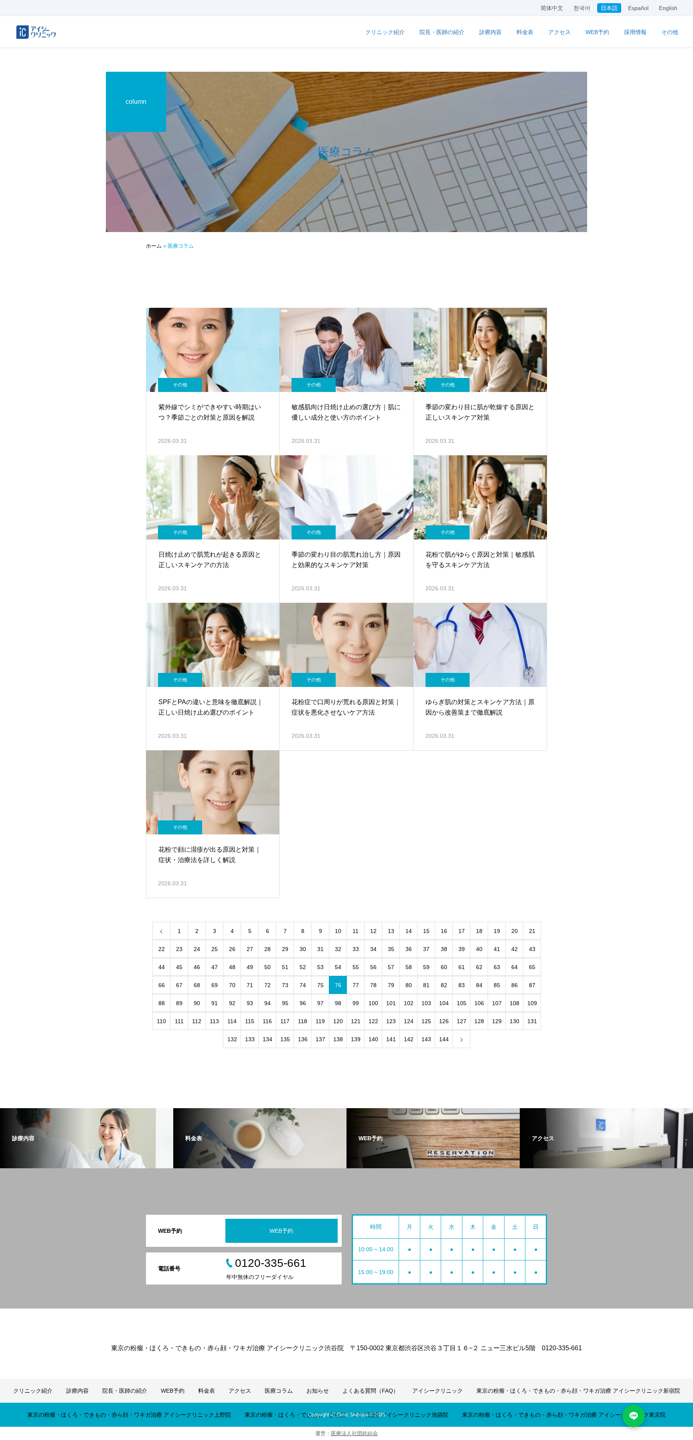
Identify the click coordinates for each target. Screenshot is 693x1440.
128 (479, 1021)
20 (514, 931)
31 (320, 949)
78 (373, 985)
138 (338, 1039)
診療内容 (490, 32)
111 (179, 1021)
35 (391, 949)
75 (320, 985)
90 (197, 1003)
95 (285, 1003)
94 (267, 1003)
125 (426, 1021)
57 (391, 967)
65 (532, 967)
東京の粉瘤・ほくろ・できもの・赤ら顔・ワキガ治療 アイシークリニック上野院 (129, 1415)
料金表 (525, 32)
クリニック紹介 (385, 32)
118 (302, 1021)
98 (338, 1003)
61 (461, 967)
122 (373, 1021)
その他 (180, 385)
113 (214, 1021)
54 (338, 967)
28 (267, 949)
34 (373, 949)
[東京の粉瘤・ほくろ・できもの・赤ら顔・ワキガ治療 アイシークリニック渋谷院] (36, 32)
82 (444, 985)
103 (426, 1003)
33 (356, 949)
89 (179, 1003)
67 (179, 985)
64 (514, 967)
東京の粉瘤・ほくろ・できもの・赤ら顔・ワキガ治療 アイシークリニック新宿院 (578, 1390)
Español (638, 8)
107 (497, 1003)
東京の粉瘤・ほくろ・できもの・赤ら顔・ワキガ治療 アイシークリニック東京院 (564, 1415)
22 (161, 949)
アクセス (559, 32)
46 (197, 967)
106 (479, 1003)
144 (444, 1039)
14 (408, 931)
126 (444, 1021)
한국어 (581, 8)
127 (461, 1021)
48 (232, 967)
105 (461, 1003)
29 (285, 949)
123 (391, 1021)
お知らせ (317, 1390)
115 (249, 1021)
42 (514, 949)
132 (232, 1039)
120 (338, 1021)
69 (214, 985)
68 (197, 985)
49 (250, 967)
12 (373, 931)
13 (391, 931)
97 (320, 1003)
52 (303, 967)
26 (232, 949)
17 (461, 931)
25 (214, 949)
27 (250, 949)
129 (497, 1021)
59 (426, 967)
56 (373, 967)
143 (426, 1039)
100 (373, 1003)
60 (444, 967)
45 (179, 967)
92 (232, 1003)
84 (479, 985)
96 (303, 1003)
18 (479, 931)
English (668, 8)
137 (320, 1039)
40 (479, 949)
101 (391, 1003)
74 (303, 985)
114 (232, 1021)
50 (267, 967)
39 (461, 949)
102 (408, 1003)
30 (303, 949)
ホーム (154, 246)
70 (232, 985)
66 (161, 985)
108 (514, 1003)
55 (356, 967)
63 (497, 967)
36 (408, 949)
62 (479, 967)
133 (250, 1039)
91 (214, 1003)
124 (408, 1021)
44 (161, 967)
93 (250, 1003)
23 (179, 949)
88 (161, 1003)
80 (408, 985)
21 (532, 931)
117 (285, 1021)
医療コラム (279, 1390)
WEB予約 (597, 32)
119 (320, 1021)
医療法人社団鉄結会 (354, 1433)
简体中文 (552, 8)
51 (285, 967)
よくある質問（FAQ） (370, 1390)
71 (250, 985)
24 (197, 949)
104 (444, 1003)
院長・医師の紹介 (441, 32)
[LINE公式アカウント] (633, 1416)
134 (267, 1039)
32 (338, 949)
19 (497, 931)
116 (267, 1021)
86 (514, 985)
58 (408, 967)
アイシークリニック (437, 1390)
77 (356, 985)
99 (356, 1003)
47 (214, 967)
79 (391, 985)
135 (285, 1039)
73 (285, 985)
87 (532, 985)
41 (497, 949)
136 (303, 1039)
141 (391, 1039)
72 (267, 985)
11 (356, 931)
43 (532, 949)
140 (373, 1039)
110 (161, 1021)
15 (426, 931)
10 (338, 931)
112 (196, 1021)
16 (444, 931)
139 (356, 1039)
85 (497, 985)
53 (320, 967)
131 (532, 1021)
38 (444, 949)
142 (408, 1039)
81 (426, 985)
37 (426, 949)
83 (461, 985)
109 (532, 1003)
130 (514, 1021)
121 (356, 1021)
